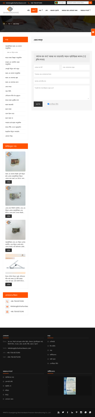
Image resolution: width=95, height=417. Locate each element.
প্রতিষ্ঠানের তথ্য (9, 377)
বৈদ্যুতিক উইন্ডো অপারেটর (12, 131)
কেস (46, 10)
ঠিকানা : (5, 341)
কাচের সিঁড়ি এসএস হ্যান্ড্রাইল (13, 127)
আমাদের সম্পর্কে (85, 10)
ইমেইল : (5, 348)
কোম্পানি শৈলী (9, 381)
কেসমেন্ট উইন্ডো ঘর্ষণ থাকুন (12, 68)
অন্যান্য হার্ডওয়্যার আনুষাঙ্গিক (13, 122)
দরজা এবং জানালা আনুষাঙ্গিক (12, 73)
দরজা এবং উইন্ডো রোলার (12, 52)
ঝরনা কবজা (8, 109)
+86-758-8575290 (17, 311)
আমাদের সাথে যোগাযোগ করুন (69, 10)
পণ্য (33, 10)
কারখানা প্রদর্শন (54, 10)
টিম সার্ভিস (52, 346)
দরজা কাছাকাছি (9, 104)
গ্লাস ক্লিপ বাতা (9, 113)
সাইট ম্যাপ (52, 359)
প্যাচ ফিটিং (8, 91)
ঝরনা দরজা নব (9, 118)
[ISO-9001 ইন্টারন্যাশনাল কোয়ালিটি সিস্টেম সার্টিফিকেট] (70, 386)
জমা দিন (38, 104)
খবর (40, 10)
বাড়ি (28, 10)
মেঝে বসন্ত (8, 86)
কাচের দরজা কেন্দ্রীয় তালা (12, 100)
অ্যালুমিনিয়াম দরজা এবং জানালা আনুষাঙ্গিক (13, 47)
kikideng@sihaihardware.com (16, 3)
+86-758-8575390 (36, 3)
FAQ (6, 395)
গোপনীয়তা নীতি (54, 363)
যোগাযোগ (6, 335)
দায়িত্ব (7, 390)
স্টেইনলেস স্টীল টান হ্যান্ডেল (12, 95)
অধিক (8, 182)
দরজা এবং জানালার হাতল (11, 82)
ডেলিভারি (52, 341)
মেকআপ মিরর (9, 136)
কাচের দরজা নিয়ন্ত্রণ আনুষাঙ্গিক (13, 57)
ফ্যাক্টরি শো (8, 386)
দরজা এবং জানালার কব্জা (11, 77)
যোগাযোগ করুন (9, 399)
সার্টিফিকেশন (53, 355)
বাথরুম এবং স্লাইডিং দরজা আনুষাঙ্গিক (12, 63)
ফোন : (4, 352)
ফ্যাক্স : (5, 357)
